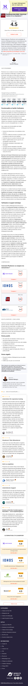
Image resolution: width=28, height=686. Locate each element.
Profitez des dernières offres (19, 9)
